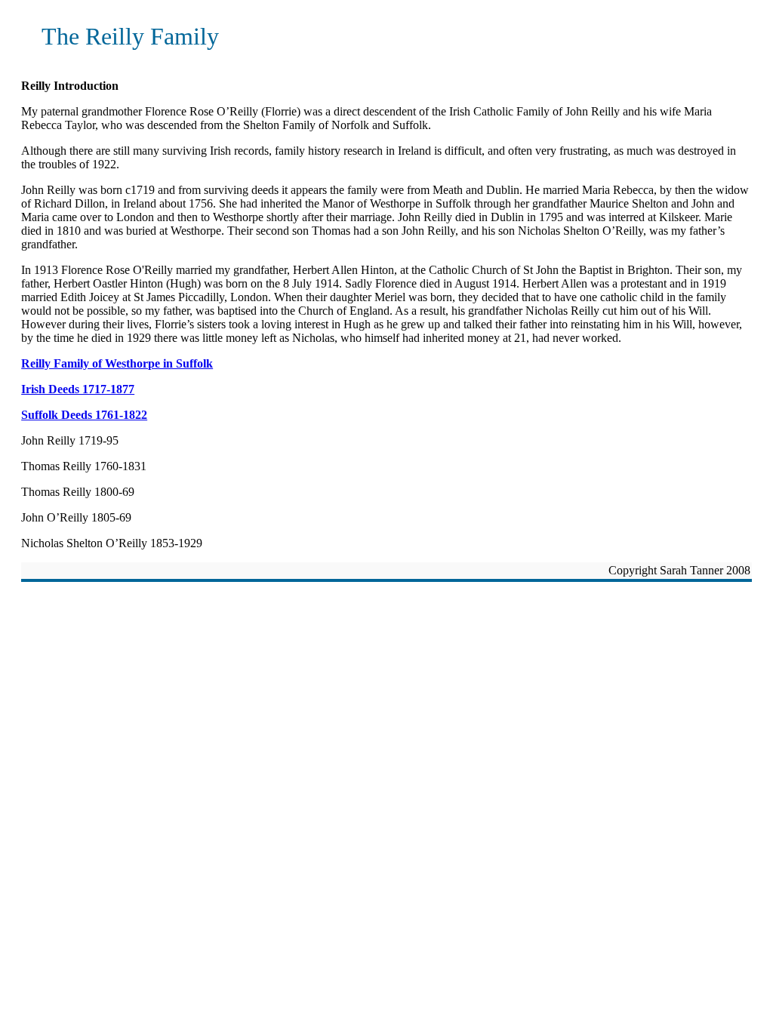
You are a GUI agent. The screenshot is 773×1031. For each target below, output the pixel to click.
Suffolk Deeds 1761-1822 (84, 414)
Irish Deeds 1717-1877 (77, 389)
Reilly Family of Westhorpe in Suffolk (117, 363)
